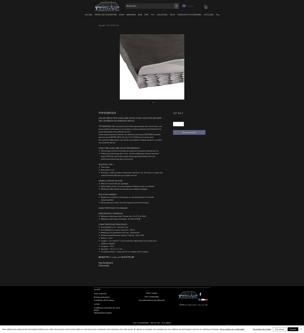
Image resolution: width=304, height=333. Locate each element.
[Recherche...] (176, 6)
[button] (206, 7)
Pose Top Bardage (106, 262)
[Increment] (182, 124)
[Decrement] (175, 124)
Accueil (101, 25)
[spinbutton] (178, 124)
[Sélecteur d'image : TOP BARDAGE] (151, 102)
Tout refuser (279, 329)
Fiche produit (104, 265)
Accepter (293, 329)
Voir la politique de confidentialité (232, 329)
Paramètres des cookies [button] (262, 329)
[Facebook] (200, 294)
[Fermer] (301, 329)
